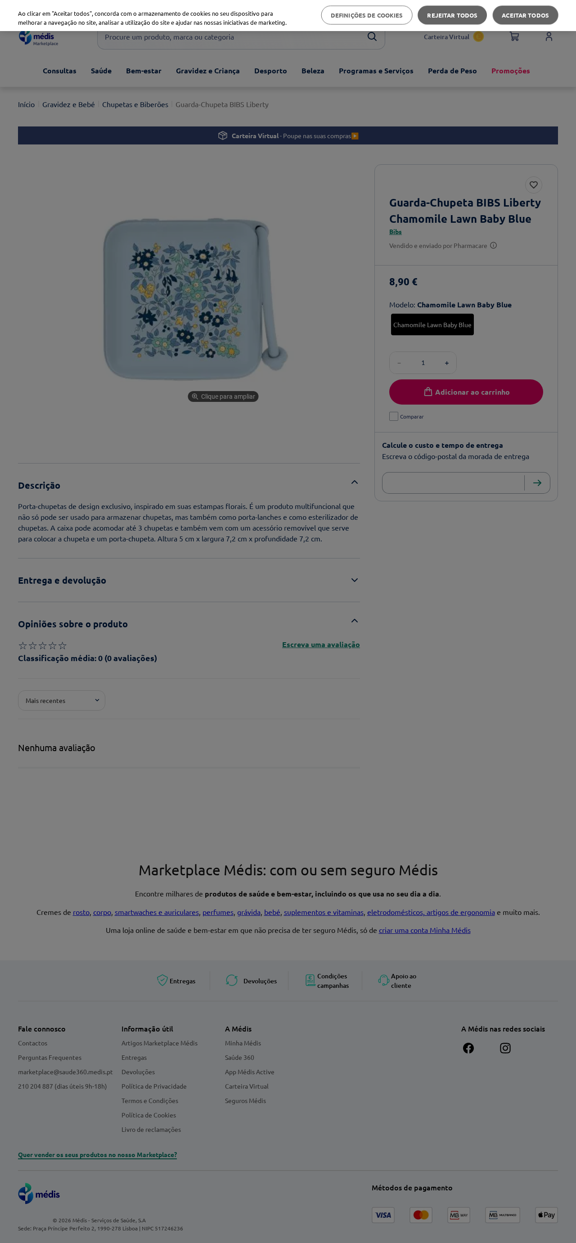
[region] (288, 15)
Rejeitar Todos (452, 15)
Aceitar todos (525, 15)
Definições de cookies (367, 15)
